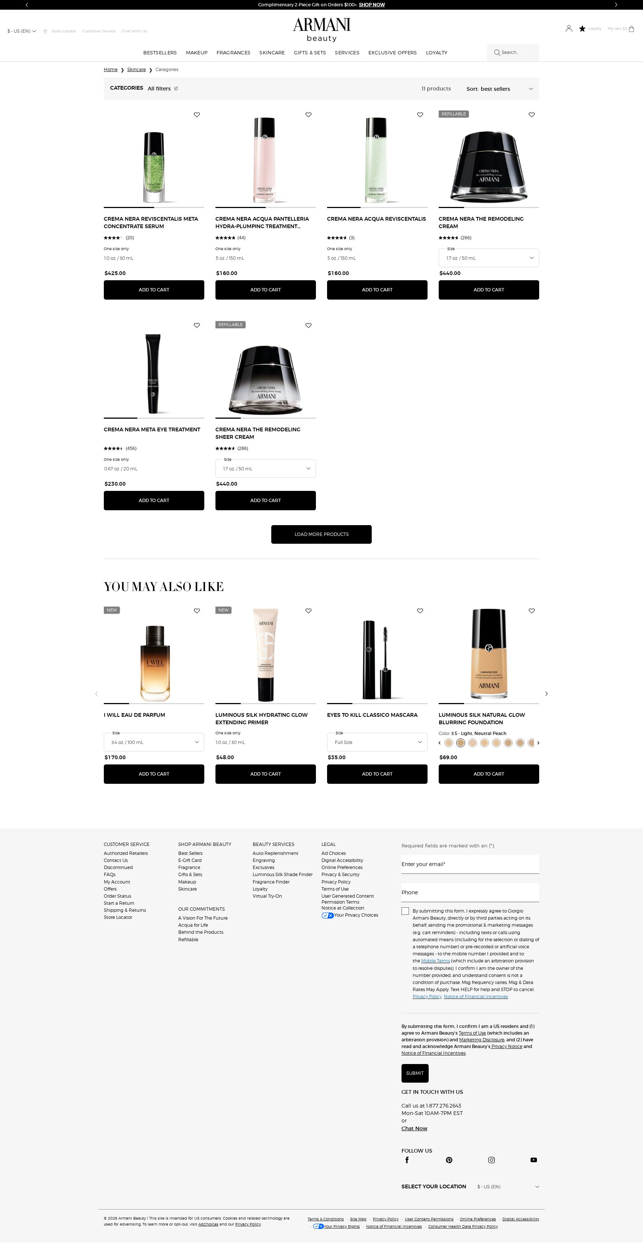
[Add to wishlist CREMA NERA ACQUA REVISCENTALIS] (420, 115)
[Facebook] (407, 1160)
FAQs (109, 874)
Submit (415, 1073)
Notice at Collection (343, 908)
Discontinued (118, 867)
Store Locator (118, 917)
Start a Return (119, 903)
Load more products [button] (322, 534)
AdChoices (208, 1224)
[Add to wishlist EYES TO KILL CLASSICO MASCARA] (420, 611)
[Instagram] (491, 1160)
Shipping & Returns (125, 910)
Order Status (117, 896)
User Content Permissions (429, 1219)
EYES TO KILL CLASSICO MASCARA (372, 715)
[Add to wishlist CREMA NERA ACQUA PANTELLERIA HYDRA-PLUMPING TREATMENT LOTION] (308, 115)
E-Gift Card (190, 860)
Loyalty (260, 889)
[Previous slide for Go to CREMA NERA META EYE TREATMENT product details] (108, 368)
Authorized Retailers (126, 853)
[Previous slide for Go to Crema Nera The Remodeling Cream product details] (443, 157)
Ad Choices (334, 853)
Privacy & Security (340, 874)
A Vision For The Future (203, 918)
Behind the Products (200, 932)
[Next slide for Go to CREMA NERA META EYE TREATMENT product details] (199, 368)
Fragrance (189, 867)
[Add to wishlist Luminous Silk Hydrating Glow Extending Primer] (308, 611)
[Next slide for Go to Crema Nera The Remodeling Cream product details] (534, 157)
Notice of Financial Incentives (434, 1053)
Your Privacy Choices (356, 915)
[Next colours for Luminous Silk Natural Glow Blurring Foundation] (538, 742)
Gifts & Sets (190, 874)
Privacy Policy (336, 882)
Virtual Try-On (267, 896)
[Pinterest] (449, 1160)
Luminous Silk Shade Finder (283, 874)
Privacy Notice (506, 1046)
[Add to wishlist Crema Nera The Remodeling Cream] (531, 115)
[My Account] (568, 29)
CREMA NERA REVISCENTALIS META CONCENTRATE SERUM (151, 223)
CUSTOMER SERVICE (127, 844)
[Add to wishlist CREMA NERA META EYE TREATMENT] (196, 325)
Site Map (358, 1219)
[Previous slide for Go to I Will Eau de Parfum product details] (108, 653)
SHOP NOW (372, 4)
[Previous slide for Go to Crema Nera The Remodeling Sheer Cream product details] (219, 368)
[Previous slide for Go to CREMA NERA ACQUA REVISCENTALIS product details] (331, 157)
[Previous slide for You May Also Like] (96, 693)
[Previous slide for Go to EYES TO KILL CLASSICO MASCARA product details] (331, 653)
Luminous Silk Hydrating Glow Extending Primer (261, 719)
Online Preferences (342, 867)
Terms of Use (335, 889)
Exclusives (263, 867)
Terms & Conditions (326, 1219)
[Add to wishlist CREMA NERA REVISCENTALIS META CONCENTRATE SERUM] (196, 115)
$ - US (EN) (19, 31)
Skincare (187, 889)
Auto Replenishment (275, 853)
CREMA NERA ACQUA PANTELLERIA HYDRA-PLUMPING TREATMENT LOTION (262, 223)
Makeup (187, 882)
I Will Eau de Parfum (134, 715)
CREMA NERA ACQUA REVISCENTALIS (376, 219)
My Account (117, 882)
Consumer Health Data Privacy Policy (463, 1226)
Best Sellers (190, 853)
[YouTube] (533, 1160)
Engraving (264, 860)
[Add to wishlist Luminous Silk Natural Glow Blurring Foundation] (531, 611)
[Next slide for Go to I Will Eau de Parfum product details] (199, 653)
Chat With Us (134, 31)
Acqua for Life (193, 925)
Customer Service (99, 31)
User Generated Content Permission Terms (348, 899)
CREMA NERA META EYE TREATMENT (152, 429)
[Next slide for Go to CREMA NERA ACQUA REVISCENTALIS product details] (423, 157)
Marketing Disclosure (481, 1039)
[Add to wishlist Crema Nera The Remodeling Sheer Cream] (308, 325)
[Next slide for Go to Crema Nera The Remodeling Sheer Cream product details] (311, 368)
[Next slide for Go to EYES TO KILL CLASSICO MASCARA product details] (423, 653)
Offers (110, 889)
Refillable (188, 939)
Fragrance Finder (271, 882)
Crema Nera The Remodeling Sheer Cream (257, 433)
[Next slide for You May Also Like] (546, 693)
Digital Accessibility (342, 860)
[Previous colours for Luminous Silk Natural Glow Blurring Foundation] (439, 742)
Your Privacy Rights (342, 1226)
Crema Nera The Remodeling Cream (481, 223)
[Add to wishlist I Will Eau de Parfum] (196, 611)
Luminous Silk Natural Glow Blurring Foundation (482, 719)
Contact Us (116, 860)
